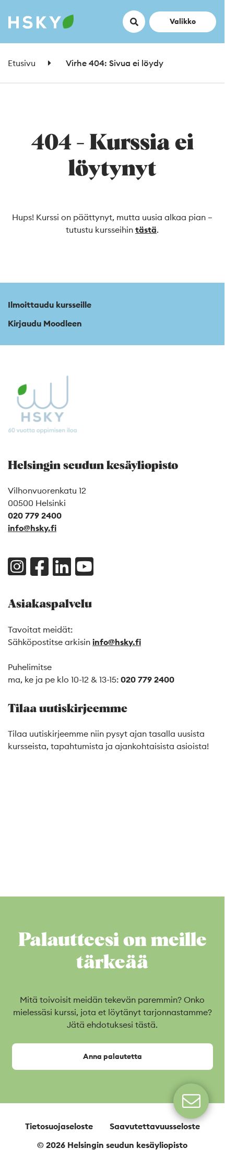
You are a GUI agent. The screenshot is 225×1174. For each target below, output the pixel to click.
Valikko (182, 21)
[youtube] (84, 566)
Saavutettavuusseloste (155, 1126)
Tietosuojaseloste (59, 1126)
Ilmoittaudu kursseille (49, 304)
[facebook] (39, 566)
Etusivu (21, 63)
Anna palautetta (112, 1056)
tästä (146, 229)
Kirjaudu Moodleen (45, 323)
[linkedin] (62, 566)
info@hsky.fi (32, 528)
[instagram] (17, 566)
